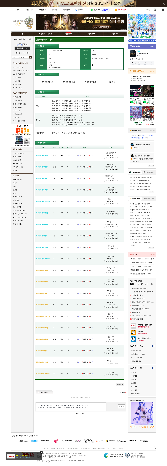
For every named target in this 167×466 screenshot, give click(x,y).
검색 (30, 57)
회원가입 (17, 53)
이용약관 (61, 448)
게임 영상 (16, 200)
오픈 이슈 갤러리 (18, 153)
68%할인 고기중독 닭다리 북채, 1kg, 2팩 (142, 259)
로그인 (148, 10)
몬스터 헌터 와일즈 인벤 (22, 39)
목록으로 (120, 384)
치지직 (15, 183)
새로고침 (150, 165)
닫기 (41, 452)
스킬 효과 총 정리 (136, 350)
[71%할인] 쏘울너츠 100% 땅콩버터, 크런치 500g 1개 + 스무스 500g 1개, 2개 (142, 266)
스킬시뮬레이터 (135, 394)
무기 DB (133, 372)
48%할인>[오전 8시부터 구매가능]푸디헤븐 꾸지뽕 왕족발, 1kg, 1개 (142, 270)
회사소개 (45, 448)
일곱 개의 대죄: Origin (20, 210)
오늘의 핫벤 (17, 156)
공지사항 (121, 448)
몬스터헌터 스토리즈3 (20, 214)
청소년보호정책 (85, 448)
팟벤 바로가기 (17, 179)
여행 (14, 193)
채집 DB (133, 383)
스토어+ (152, 71)
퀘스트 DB (134, 390)
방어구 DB (134, 376)
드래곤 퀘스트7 (18, 220)
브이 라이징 (17, 207)
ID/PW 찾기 (26, 53)
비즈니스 (53, 448)
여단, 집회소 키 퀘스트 (138, 354)
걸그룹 (15, 190)
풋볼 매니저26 (17, 224)
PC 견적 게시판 (18, 167)
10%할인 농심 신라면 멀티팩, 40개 (140, 274)
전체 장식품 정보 (136, 361)
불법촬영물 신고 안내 (99, 448)
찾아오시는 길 (112, 448)
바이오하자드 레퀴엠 (19, 217)
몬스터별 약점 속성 (136, 357)
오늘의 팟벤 (17, 160)
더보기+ (152, 46)
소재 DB (133, 379)
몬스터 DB (134, 386)
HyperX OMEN (17, 203)
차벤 (14, 186)
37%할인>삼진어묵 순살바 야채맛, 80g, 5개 (142, 262)
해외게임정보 (17, 196)
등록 (121, 406)
